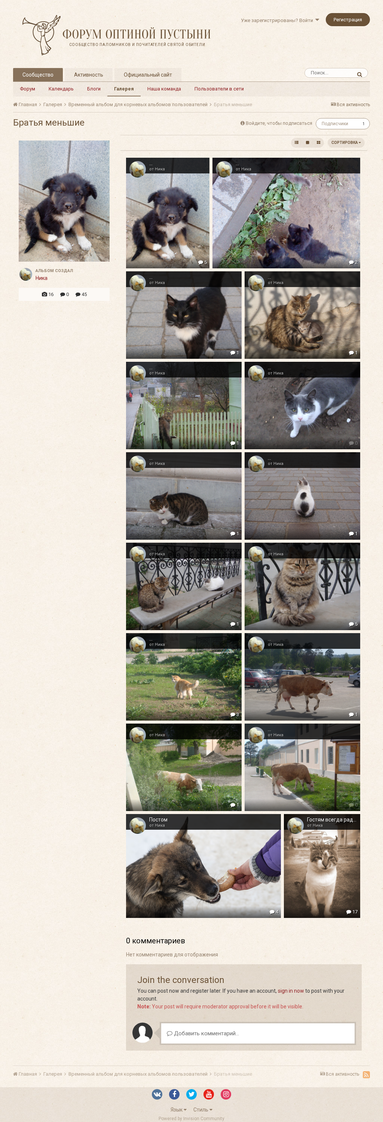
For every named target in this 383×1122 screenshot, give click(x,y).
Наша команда (164, 89)
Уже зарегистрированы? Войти (278, 20)
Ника (42, 278)
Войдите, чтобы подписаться (279, 123)
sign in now (291, 991)
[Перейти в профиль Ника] (25, 274)
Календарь (61, 89)
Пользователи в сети (219, 89)
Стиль (201, 1110)
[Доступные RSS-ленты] (366, 1074)
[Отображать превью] (318, 143)
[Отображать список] (296, 143)
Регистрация (348, 19)
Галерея (124, 89)
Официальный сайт (148, 75)
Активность (88, 75)
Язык (177, 1110)
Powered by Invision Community (191, 1118)
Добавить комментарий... (205, 1033)
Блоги (94, 89)
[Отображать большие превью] (307, 143)
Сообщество (37, 75)
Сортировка (345, 143)
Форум (27, 89)
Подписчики (335, 123)
